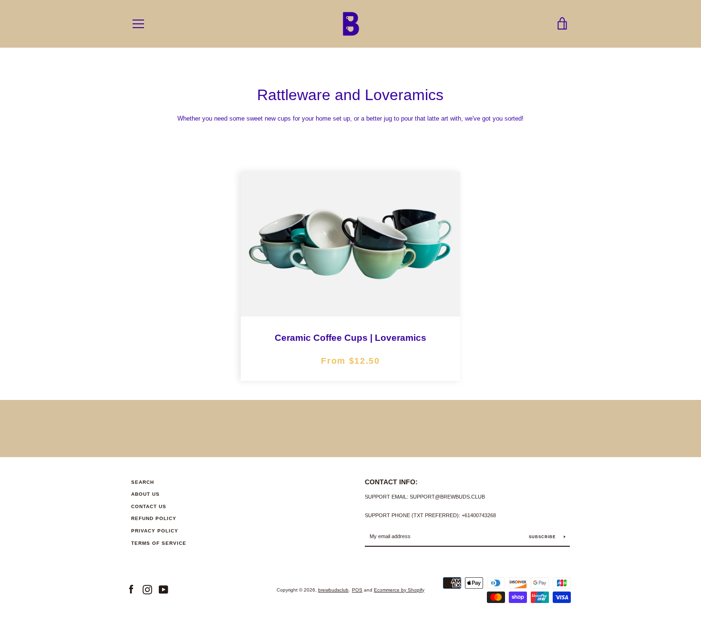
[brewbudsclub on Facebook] (131, 589)
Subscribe (543, 537)
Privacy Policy (154, 530)
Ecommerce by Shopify (399, 589)
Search (142, 482)
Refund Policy (153, 518)
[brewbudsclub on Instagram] (147, 589)
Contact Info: (391, 482)
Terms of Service (158, 543)
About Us (145, 494)
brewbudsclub (333, 589)
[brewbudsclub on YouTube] (163, 589)
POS (357, 589)
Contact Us (148, 506)
